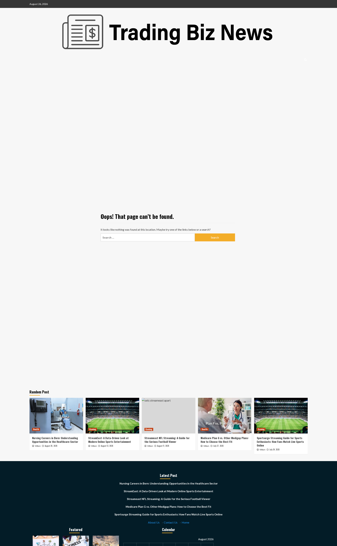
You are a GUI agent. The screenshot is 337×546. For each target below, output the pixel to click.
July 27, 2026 (218, 445)
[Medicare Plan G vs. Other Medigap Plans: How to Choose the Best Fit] (225, 415)
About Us (154, 522)
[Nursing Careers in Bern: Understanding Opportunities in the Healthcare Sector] (56, 415)
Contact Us (170, 522)
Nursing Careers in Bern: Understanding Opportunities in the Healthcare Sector (55, 440)
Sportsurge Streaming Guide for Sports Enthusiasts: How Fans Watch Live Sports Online (280, 441)
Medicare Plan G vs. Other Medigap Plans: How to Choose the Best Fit (225, 440)
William (38, 446)
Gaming (92, 429)
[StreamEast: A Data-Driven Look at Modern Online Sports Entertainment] (112, 415)
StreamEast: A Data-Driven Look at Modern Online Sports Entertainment (109, 440)
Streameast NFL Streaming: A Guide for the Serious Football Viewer (167, 440)
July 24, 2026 (274, 449)
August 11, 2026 (163, 445)
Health (36, 429)
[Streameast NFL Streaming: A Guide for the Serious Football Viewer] (168, 415)
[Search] (305, 60)
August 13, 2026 (107, 445)
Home (185, 522)
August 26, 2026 (51, 445)
